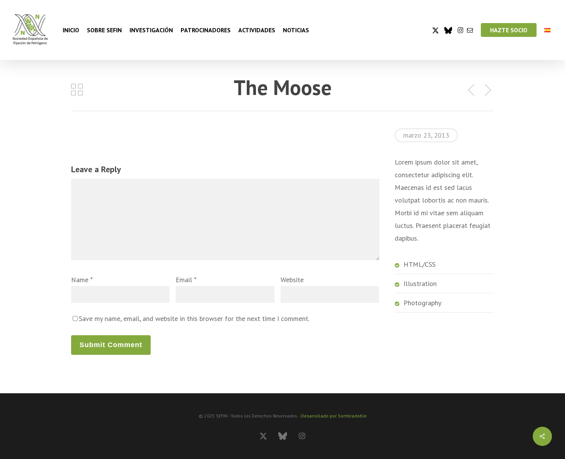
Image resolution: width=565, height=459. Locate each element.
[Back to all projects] (77, 89)
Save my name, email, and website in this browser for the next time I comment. (194, 318)
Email (186, 279)
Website (292, 279)
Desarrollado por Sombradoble (334, 416)
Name (81, 279)
